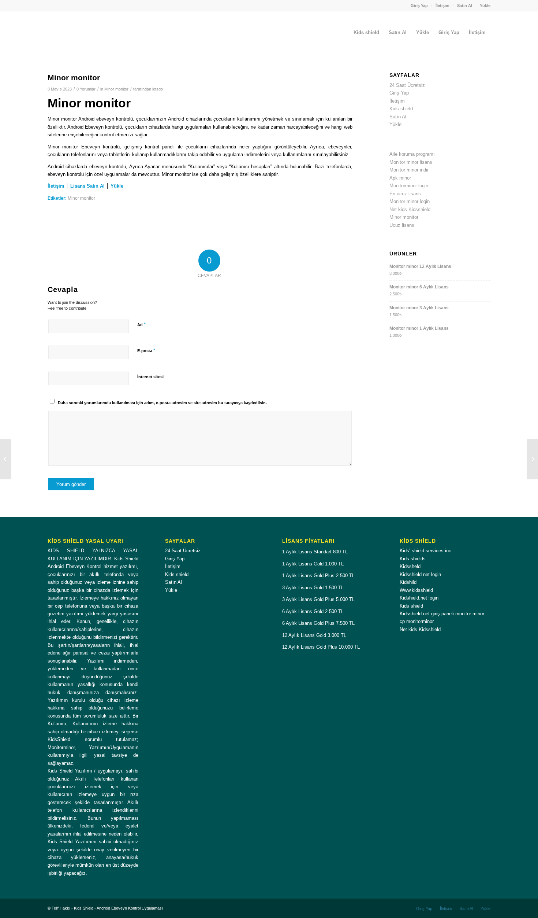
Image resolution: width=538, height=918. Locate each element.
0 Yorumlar (86, 89)
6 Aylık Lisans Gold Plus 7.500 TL (318, 623)
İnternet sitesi (150, 377)
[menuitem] (419, 5)
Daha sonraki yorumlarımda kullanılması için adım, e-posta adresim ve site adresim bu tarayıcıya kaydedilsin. (162, 403)
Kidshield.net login (419, 598)
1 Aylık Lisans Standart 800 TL (315, 551)
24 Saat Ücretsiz (407, 85)
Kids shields (413, 558)
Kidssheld (410, 566)
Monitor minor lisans (410, 162)
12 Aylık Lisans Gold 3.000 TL (314, 635)
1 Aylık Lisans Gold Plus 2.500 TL (318, 575)
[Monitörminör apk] (5, 459)
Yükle (485, 5)
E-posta (146, 350)
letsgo (157, 89)
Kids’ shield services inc (425, 550)
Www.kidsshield (416, 590)
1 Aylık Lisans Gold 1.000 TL (313, 564)
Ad (141, 324)
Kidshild (408, 582)
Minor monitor (116, 89)
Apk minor (400, 178)
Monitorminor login (408, 185)
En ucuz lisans (405, 193)
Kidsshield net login (420, 574)
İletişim (442, 5)
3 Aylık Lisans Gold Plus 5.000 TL (318, 599)
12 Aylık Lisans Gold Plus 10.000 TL (321, 647)
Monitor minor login (409, 201)
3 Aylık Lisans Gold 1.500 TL (313, 587)
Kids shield (401, 108)
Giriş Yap (419, 5)
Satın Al (464, 5)
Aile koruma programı (412, 154)
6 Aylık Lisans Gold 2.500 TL (313, 611)
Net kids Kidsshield (409, 209)
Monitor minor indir (409, 170)
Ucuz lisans (401, 225)
